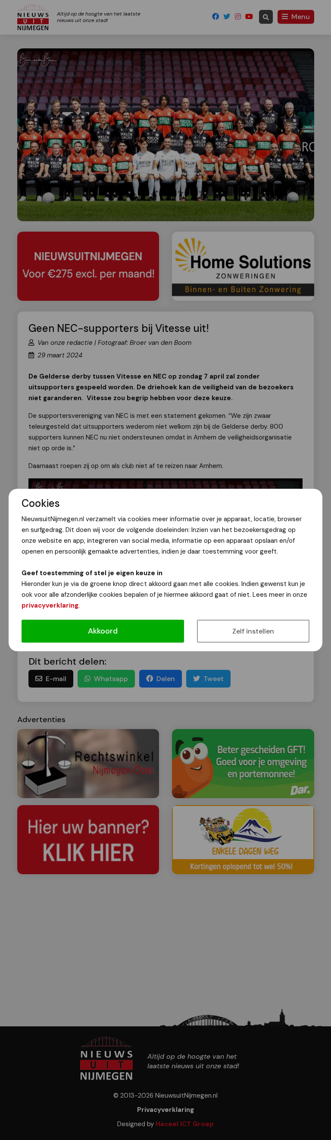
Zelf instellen (253, 631)
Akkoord (103, 631)
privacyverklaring (50, 605)
